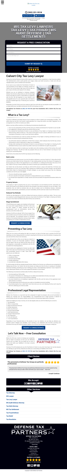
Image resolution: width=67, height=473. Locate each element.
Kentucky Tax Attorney (33, 448)
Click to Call (29, 15)
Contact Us (40, 15)
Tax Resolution (11, 419)
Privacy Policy (33, 450)
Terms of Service (33, 451)
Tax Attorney (10, 393)
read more (47, 369)
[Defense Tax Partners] (33, 430)
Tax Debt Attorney (12, 406)
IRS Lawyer (10, 396)
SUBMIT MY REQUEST (33, 63)
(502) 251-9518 (34, 12)
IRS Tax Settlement (12, 409)
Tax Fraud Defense (12, 413)
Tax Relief (9, 416)
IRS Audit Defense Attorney (15, 403)
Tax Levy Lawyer (11, 399)
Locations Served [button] (33, 454)
